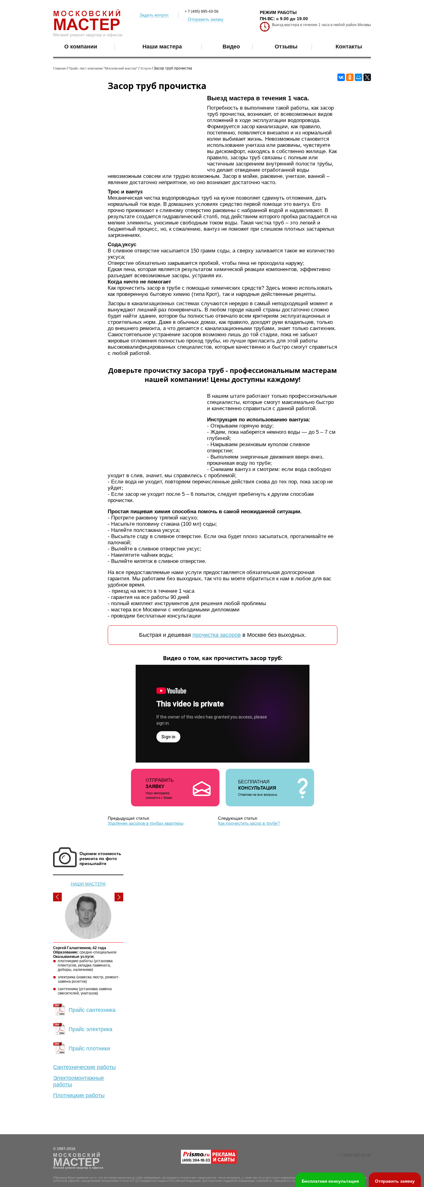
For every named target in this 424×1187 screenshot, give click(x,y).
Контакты (349, 46)
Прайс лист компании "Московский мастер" (103, 68)
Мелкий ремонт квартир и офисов (87, 34)
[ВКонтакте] (341, 77)
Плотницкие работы (79, 1095)
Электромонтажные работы (78, 1081)
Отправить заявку (205, 19)
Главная (59, 68)
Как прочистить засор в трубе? (249, 823)
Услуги (145, 68)
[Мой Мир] (358, 77)
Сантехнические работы (84, 1067)
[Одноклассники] (350, 77)
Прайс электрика (90, 1029)
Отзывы (286, 46)
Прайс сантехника (92, 1010)
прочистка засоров (216, 635)
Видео (231, 46)
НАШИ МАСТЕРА (88, 883)
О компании (80, 46)
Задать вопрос (154, 14)
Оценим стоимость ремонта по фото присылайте (100, 858)
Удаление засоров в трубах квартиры (145, 823)
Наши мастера (162, 46)
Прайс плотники (89, 1048)
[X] (367, 77)
